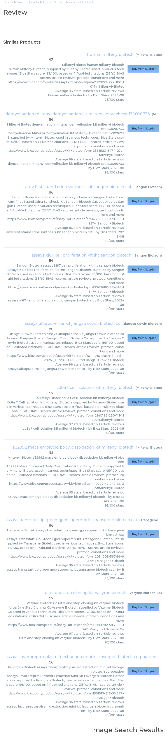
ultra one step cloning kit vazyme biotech (85, 592)
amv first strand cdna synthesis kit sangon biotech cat (78, 186)
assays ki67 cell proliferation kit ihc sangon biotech (81, 255)
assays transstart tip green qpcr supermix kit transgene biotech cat (71, 519)
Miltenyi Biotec (149, 55)
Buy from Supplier (143, 68)
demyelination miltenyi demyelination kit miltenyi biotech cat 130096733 (77, 114)
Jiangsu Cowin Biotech (142, 324)
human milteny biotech (110, 54)
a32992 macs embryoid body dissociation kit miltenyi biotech (73, 447)
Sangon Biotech (148, 187)
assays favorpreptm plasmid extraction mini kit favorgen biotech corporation (80, 656)
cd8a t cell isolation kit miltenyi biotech (95, 387)
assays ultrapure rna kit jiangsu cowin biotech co (72, 323)
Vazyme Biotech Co (145, 593)
